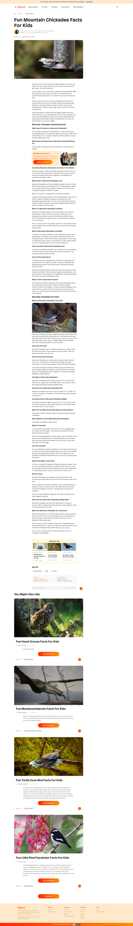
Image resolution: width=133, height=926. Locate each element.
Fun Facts (44, 7)
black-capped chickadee (65, 338)
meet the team (68, 911)
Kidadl (15, 13)
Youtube (82, 918)
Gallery (20, 77)
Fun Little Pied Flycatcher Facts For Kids (42, 857)
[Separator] (81, 588)
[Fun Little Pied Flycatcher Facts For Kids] (48, 834)
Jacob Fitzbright (28, 32)
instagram (82, 914)
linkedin (82, 916)
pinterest (82, 911)
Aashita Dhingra (22, 712)
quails (45, 121)
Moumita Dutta (22, 645)
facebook (82, 909)
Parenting (54, 7)
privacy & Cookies (100, 911)
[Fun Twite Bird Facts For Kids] (54, 547)
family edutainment (69, 916)
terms (97, 909)
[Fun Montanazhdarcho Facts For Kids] (48, 685)
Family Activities (33, 7)
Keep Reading (50, 654)
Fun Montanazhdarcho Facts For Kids (41, 708)
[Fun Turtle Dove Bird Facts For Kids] (48, 756)
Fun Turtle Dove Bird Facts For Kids (39, 780)
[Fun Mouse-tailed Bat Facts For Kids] (69, 547)
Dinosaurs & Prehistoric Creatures (32, 730)
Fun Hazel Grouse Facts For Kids (37, 641)
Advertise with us (52, 911)
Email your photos (42, 162)
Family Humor (65, 7)
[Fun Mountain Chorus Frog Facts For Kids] (40, 547)
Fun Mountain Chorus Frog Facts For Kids (39, 556)
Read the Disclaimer (40, 587)
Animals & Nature (38, 552)
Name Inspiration (78, 7)
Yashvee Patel (44, 32)
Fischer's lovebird (64, 527)
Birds (46, 571)
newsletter (67, 914)
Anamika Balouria (23, 784)
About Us (66, 909)
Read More (89, 2)
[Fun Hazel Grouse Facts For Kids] (48, 617)
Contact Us (51, 909)
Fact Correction (72, 587)
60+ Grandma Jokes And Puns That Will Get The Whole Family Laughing (62, 2)
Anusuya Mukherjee (32, 30)
